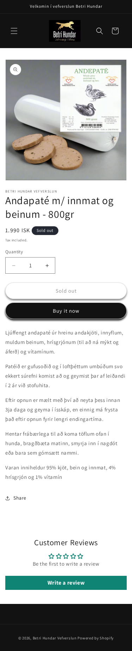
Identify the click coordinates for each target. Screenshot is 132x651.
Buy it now (66, 310)
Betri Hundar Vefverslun (55, 638)
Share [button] (19, 498)
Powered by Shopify (95, 638)
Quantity (14, 252)
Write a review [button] (66, 582)
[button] (14, 31)
